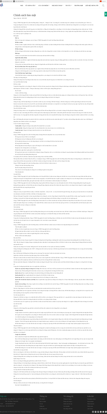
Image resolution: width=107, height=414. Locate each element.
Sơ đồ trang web (43, 408)
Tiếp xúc (3, 396)
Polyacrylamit (90, 401)
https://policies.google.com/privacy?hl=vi (80, 323)
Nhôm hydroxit (90, 403)
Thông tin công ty (67, 399)
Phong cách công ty (67, 401)
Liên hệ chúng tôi (91, 5)
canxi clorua (90, 408)
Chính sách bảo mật (67, 403)
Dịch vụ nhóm (43, 401)
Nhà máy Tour (57, 5)
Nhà (21, 5)
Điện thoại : (2, 406)
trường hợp (78, 5)
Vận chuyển (42, 399)
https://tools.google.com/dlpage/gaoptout (68, 343)
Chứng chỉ (42, 406)
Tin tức (68, 5)
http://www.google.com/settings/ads (34, 341)
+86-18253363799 (19, 1)
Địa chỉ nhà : (2, 400)
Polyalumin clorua (91, 399)
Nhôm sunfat (90, 406)
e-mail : (1, 403)
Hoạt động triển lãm (67, 408)
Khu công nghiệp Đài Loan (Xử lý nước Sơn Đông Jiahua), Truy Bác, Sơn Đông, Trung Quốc (19, 400)
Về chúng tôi (30, 5)
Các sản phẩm (43, 5)
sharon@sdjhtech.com (7, 1)
